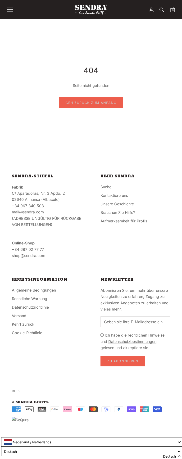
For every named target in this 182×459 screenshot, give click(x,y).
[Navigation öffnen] (10, 9)
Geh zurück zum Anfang (90, 103)
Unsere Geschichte (117, 204)
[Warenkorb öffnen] (172, 9)
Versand (19, 315)
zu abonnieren (122, 361)
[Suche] (161, 9)
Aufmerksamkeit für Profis (123, 221)
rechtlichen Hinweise (146, 335)
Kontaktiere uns (114, 195)
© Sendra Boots (30, 402)
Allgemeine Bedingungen (34, 290)
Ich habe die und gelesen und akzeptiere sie (132, 341)
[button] (169, 456)
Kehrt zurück (23, 324)
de (14, 391)
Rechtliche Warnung (29, 298)
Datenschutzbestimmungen (132, 341)
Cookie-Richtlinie (27, 332)
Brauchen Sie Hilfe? (117, 212)
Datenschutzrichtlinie (30, 307)
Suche (105, 186)
